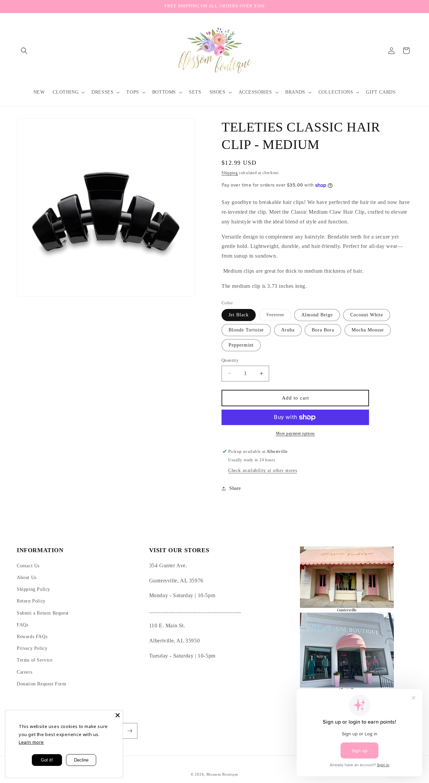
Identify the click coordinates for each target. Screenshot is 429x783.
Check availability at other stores (262, 470)
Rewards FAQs (32, 636)
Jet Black (239, 314)
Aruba (288, 329)
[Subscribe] (129, 731)
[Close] (117, 715)
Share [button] (235, 488)
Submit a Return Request (43, 613)
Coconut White (366, 314)
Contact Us (28, 565)
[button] (24, 50)
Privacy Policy (32, 648)
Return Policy (31, 601)
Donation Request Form (41, 683)
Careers (24, 672)
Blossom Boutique (222, 774)
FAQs (22, 624)
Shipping (230, 172)
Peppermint (241, 345)
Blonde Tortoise (246, 329)
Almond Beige (317, 314)
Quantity (230, 360)
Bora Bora (323, 329)
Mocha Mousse (368, 329)
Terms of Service (35, 660)
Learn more (31, 742)
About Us (27, 577)
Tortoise (278, 316)
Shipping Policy (33, 589)
